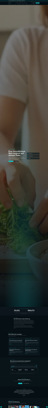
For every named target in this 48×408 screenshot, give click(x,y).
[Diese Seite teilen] (47, 407)
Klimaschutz (23, 4)
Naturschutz (37, 4)
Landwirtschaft (34, 4)
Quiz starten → (20, 383)
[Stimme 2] (23, 395)
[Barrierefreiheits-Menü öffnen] (1, 407)
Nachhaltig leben (26, 4)
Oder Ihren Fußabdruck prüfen (26, 383)
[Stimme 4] (24, 395)
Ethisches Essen (30, 4)
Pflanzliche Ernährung (19, 4)
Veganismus (15, 4)
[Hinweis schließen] (39, 0)
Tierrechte (12, 4)
